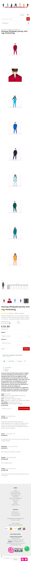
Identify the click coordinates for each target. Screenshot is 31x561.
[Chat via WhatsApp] (26, 548)
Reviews (7, 369)
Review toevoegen (19, 313)
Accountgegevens (15, 492)
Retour (15, 501)
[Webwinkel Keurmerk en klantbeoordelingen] (15, 550)
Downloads (15, 496)
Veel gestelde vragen (15, 493)
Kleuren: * (4, 339)
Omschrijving (8, 367)
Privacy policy (15, 500)
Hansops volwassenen (13, 29)
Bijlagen (7, 370)
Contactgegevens (15, 495)
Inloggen (22, 15)
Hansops (3, 29)
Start (15, 490)
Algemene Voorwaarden (15, 498)
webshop (15, 559)
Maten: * (3, 332)
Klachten (15, 503)
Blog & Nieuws (15, 505)
